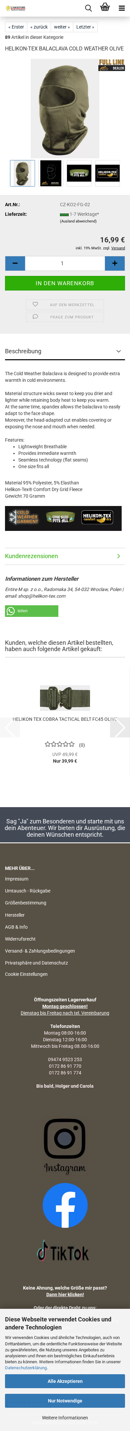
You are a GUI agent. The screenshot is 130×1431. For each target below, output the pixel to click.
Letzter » (85, 27)
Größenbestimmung (25, 902)
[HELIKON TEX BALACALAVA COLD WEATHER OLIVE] (65, 108)
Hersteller (15, 915)
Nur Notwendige (65, 1400)
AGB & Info (16, 927)
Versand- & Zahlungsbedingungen (40, 951)
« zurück (39, 27)
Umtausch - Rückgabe (27, 890)
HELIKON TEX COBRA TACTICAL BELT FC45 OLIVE (65, 719)
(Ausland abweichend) (78, 221)
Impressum (16, 879)
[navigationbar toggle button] (121, 8)
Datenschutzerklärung (26, 1367)
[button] (15, 263)
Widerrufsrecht (20, 939)
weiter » (62, 27)
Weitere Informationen (65, 1417)
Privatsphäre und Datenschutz (36, 963)
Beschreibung (23, 351)
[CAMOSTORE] (13, 8)
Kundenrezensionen (31, 555)
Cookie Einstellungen (26, 974)
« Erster (16, 27)
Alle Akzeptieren (65, 1381)
